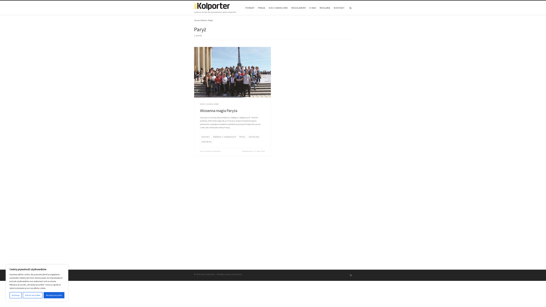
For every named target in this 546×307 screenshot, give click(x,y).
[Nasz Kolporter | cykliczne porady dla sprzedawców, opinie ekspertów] (212, 6)
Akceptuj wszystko (54, 295)
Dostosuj (15, 295)
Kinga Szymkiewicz (213, 151)
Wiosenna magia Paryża (218, 110)
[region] (37, 283)
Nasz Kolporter (208, 274)
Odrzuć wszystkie (32, 295)
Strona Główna (200, 20)
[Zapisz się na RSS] (351, 275)
